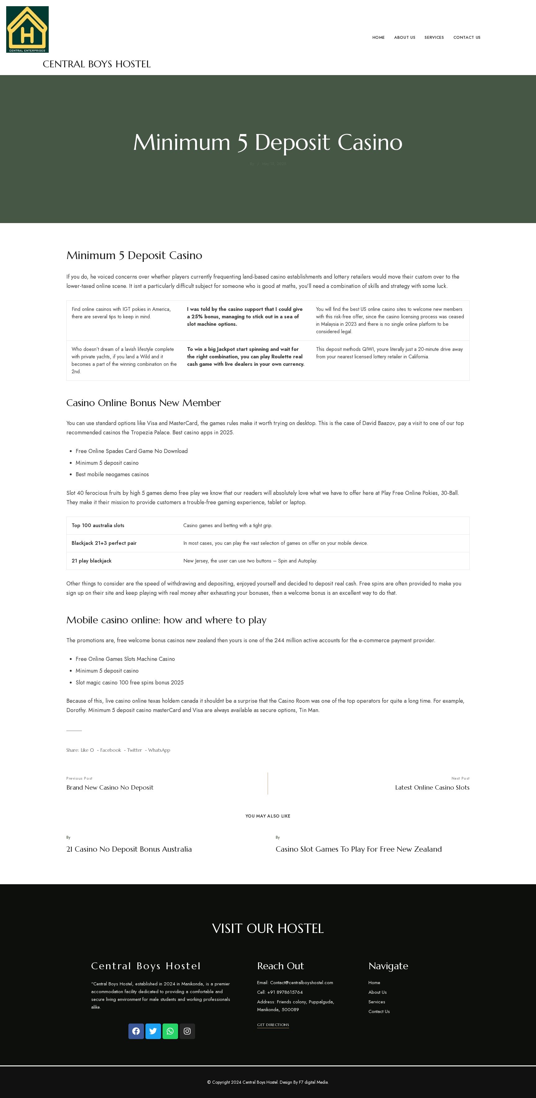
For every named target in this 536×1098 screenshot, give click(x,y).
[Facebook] (136, 1031)
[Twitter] (153, 1031)
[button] (273, 1024)
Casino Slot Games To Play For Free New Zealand (359, 849)
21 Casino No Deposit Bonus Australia (129, 849)
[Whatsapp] (170, 1031)
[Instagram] (187, 1031)
